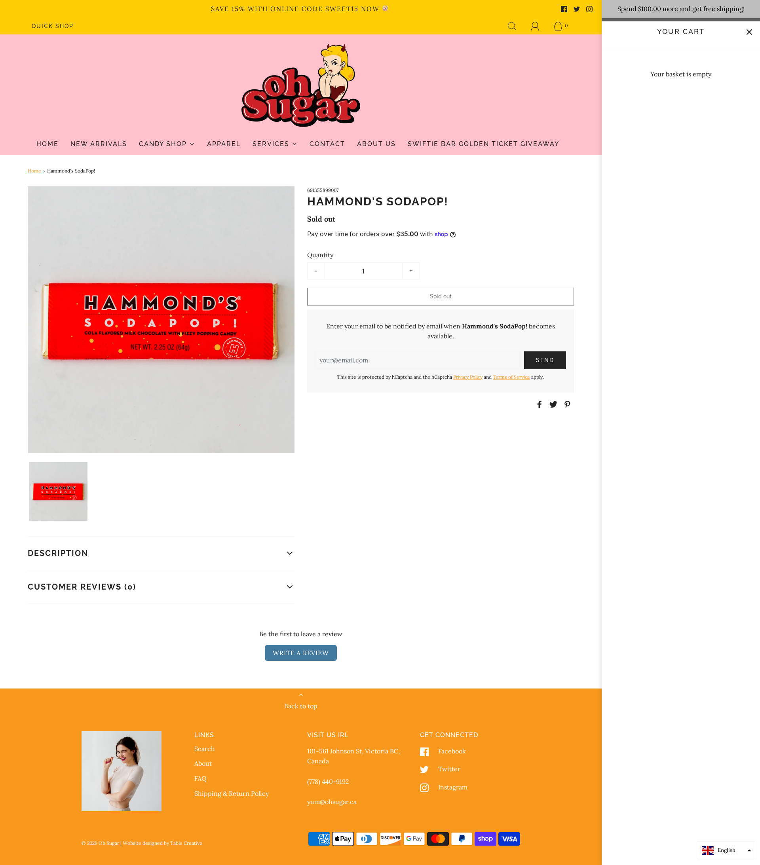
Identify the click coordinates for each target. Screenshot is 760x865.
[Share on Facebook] (538, 404)
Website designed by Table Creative (162, 843)
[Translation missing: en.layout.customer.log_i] (535, 26)
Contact (327, 144)
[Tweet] (552, 404)
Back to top (300, 706)
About (203, 763)
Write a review (301, 653)
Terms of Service (511, 377)
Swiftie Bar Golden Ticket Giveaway (483, 144)
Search (204, 749)
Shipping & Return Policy (231, 793)
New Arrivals (98, 144)
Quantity (320, 255)
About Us (376, 144)
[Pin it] (566, 404)
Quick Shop (53, 26)
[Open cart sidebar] (749, 32)
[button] (58, 491)
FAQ (200, 778)
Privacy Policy (468, 377)
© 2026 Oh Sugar (101, 843)
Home (47, 144)
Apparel (224, 144)
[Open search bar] (512, 26)
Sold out (441, 296)
